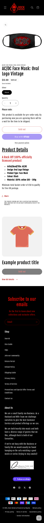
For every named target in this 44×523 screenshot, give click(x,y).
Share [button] (6, 196)
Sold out (22, 271)
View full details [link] (8, 279)
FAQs (6, 350)
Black (8, 93)
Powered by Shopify (23, 508)
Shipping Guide (10, 372)
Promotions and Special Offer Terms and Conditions (20, 391)
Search (7, 338)
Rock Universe (12, 508)
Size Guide (8, 344)
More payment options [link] (22, 143)
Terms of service (22, 512)
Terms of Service (11, 384)
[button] (5, 7)
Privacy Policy (10, 378)
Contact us (9, 398)
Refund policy (37, 508)
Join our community (12, 355)
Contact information (23, 516)
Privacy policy (9, 512)
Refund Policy (10, 367)
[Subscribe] (36, 322)
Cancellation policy (35, 512)
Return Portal (10, 361)
